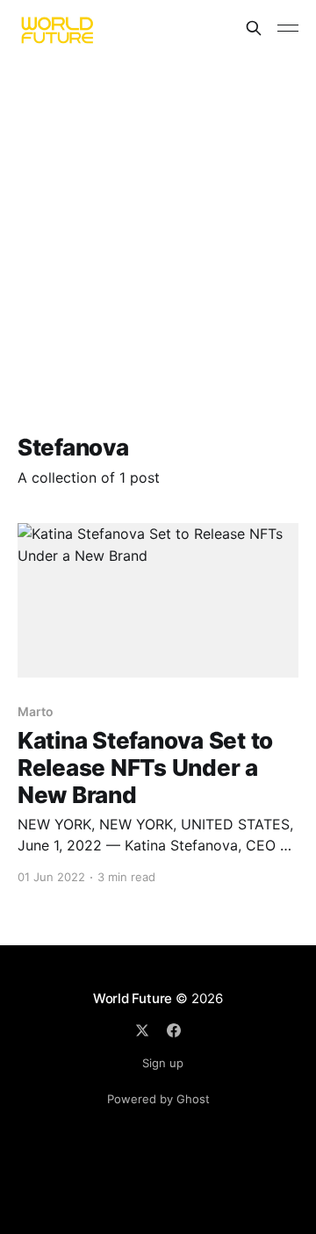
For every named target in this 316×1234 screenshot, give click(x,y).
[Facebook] (174, 1030)
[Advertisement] (158, 223)
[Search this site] (254, 28)
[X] (142, 1030)
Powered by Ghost (158, 1099)
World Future (132, 998)
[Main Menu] (288, 28)
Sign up (162, 1063)
